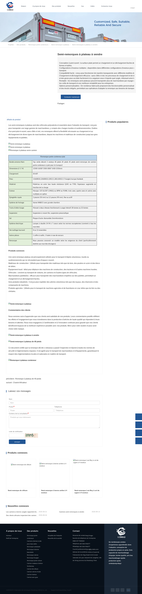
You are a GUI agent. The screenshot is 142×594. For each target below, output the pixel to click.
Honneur (8, 535)
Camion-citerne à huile (34, 572)
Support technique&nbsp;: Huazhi (61, 590)
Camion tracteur (32, 574)
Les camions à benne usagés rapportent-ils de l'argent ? (22, 512)
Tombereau (30, 566)
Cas (82, 6)
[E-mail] (138, 432)
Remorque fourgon (33, 558)
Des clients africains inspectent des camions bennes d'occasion (22, 515)
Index (128, 590)
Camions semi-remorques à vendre (71, 512)
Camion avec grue (32, 577)
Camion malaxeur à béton (35, 563)
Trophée (10, 45)
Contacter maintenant (71, 97)
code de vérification (16, 431)
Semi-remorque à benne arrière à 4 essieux (54, 492)
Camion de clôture (32, 569)
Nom (10, 399)
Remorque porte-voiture (34, 560)
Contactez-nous (106, 6)
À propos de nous (14, 531)
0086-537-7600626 (78, 541)
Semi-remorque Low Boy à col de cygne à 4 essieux (87, 492)
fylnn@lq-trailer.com (92, 549)
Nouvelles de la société (55, 538)
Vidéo (92, 6)
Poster (11, 407)
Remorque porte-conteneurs (38, 45)
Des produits (21, 45)
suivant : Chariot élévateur (16, 382)
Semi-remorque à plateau (60, 45)
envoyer (17, 442)
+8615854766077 (84, 544)
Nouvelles (52, 531)
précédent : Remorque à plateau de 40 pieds (23, 379)
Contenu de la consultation (18, 413)
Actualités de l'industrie (55, 535)
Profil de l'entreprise (12, 538)
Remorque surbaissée (33, 546)
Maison (23, 6)
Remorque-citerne (32, 555)
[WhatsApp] (138, 416)
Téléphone (58, 407)
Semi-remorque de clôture (17, 490)
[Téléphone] (138, 424)
